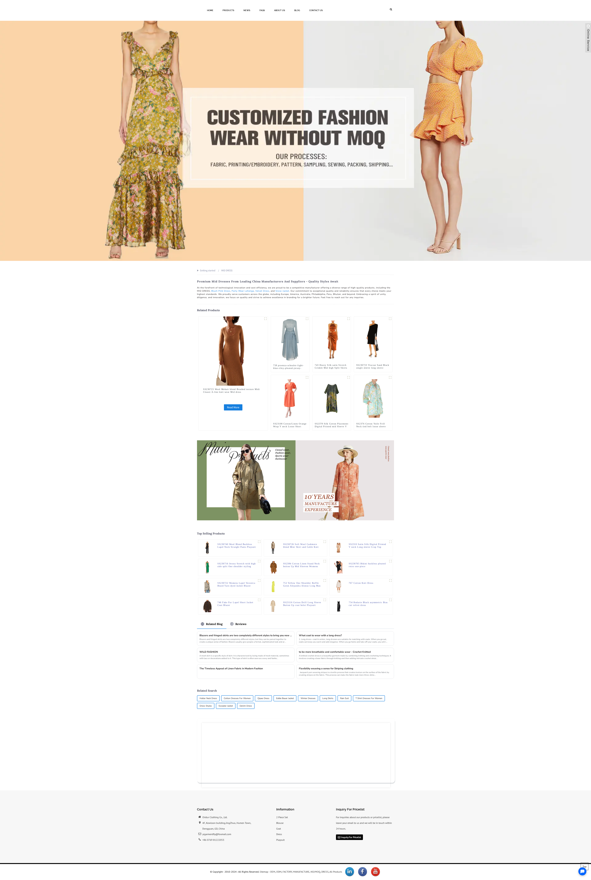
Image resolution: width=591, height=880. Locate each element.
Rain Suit (344, 698)
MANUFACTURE (301, 871)
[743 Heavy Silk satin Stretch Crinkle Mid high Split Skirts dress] (331, 339)
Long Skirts (327, 698)
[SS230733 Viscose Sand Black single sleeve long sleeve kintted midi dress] (373, 339)
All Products (336, 871)
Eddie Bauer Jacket (285, 698)
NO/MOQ (315, 871)
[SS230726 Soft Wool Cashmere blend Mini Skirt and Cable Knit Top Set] (273, 547)
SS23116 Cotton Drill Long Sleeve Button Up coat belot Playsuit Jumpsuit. (302, 604)
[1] (307, 318)
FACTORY (287, 871)
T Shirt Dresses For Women (369, 698)
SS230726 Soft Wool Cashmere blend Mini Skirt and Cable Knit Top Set (301, 545)
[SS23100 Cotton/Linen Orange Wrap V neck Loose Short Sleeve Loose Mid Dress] (290, 398)
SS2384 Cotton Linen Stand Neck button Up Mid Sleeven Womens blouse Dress (301, 565)
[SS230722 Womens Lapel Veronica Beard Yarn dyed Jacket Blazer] (207, 586)
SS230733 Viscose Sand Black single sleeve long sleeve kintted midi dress (372, 368)
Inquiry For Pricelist (351, 837)
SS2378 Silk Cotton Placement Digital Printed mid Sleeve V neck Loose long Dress (331, 426)
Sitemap (264, 871)
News (246, 10)
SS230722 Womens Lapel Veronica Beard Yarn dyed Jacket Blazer (236, 584)
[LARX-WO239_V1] (259, 600)
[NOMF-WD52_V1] (390, 318)
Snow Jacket (282, 290)
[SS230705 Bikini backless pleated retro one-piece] (339, 567)
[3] (324, 580)
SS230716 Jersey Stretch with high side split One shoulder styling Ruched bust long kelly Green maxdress (236, 565)
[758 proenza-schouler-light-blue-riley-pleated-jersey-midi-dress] (290, 339)
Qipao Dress (263, 698)
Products (228, 10)
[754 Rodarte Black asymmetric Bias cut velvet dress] (339, 605)
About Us (279, 10)
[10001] (324, 541)
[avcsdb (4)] (390, 561)
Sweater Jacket (226, 705)
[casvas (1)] (348, 377)
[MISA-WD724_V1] (259, 561)
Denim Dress (246, 705)
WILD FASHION (208, 652)
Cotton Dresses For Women (237, 698)
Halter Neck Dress (208, 698)
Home (210, 10)
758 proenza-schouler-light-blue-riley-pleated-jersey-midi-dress (288, 368)
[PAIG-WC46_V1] (259, 541)
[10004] (265, 318)
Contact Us (316, 10)
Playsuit (280, 839)
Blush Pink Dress (220, 290)
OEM (272, 871)
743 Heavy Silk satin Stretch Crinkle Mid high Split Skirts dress (331, 368)
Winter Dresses (308, 698)
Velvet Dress (262, 290)
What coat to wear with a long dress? (320, 635)
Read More (233, 407)
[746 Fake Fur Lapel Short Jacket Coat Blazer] (207, 605)
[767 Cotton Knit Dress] (339, 586)
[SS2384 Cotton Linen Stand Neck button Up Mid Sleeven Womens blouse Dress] (273, 567)
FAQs (262, 10)
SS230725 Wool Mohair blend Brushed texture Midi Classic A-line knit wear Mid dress (231, 390)
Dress (279, 834)
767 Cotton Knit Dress (361, 583)
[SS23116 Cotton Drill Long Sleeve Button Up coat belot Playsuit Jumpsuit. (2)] (324, 600)
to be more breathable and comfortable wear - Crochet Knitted (335, 652)
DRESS (325, 871)
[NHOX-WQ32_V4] (348, 318)
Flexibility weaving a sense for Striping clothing (326, 668)
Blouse (279, 822)
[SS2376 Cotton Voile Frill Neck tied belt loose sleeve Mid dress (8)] (390, 377)
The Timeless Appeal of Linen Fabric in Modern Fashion (231, 668)
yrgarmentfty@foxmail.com (216, 834)
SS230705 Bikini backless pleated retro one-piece (367, 565)
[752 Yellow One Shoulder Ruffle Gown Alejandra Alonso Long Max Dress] (273, 586)
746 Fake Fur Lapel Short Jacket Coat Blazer (235, 603)
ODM (278, 871)
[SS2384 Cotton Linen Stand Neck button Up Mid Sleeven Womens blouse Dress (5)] (324, 561)
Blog (297, 10)
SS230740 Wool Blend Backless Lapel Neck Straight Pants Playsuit (236, 545)
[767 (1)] (390, 580)
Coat (278, 828)
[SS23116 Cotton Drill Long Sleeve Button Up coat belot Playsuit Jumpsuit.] (273, 605)
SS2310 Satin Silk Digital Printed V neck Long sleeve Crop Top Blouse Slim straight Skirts (367, 545)
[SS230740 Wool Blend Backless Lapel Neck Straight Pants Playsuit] (207, 547)
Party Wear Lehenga (243, 290)
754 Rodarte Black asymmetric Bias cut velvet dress (368, 603)
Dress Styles (206, 705)
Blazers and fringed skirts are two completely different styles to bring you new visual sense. (245, 635)
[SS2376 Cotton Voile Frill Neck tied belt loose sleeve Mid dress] (373, 398)
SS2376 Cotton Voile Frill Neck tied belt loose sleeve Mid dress (371, 426)
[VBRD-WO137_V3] (259, 580)
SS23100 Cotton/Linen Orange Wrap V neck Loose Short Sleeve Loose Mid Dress (290, 426)
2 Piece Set (282, 817)
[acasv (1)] (307, 377)
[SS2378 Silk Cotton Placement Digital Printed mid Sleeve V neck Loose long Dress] (331, 398)
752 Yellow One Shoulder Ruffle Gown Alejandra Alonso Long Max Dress (302, 584)
